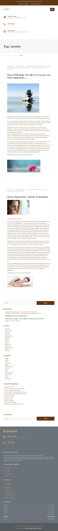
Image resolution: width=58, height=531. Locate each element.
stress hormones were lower (16, 137)
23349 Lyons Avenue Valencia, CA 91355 (35, 526)
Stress (45, 67)
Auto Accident (8, 363)
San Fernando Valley (9, 474)
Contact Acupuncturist (35, 3)
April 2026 (7, 328)
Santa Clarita (8, 467)
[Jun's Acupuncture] (6, 8)
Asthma (6, 361)
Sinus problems (8, 374)
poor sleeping (23, 67)
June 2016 (7, 350)
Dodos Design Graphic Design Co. (33, 528)
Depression (34, 189)
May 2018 (7, 333)
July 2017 (7, 339)
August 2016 (8, 349)
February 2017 (8, 344)
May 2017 (7, 342)
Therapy (42, 66)
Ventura (6, 476)
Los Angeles (8, 469)
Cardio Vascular (8, 493)
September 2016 (9, 347)
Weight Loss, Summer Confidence (13, 321)
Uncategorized (8, 379)
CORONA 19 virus (9, 366)
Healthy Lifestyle (34, 66)
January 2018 (8, 335)
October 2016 (8, 346)
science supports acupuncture (35, 67)
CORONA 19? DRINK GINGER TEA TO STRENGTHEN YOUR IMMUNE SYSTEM (23, 313)
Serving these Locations (23, 3)
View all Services (8, 483)
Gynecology (7, 487)
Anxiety (29, 189)
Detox (6, 369)
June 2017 (7, 341)
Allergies (7, 358)
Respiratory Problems (10, 498)
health (28, 66)
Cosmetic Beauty (9, 491)
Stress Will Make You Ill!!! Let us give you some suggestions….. (28, 76)
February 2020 (8, 330)
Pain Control (8, 485)
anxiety (48, 66)
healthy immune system (13, 67)
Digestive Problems (9, 495)
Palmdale (7, 471)
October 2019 (8, 331)
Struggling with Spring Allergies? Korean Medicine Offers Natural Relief (21, 312)
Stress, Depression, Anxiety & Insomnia (27, 196)
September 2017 (9, 336)
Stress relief (10, 69)
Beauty (6, 364)
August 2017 (8, 338)
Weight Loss (8, 489)
